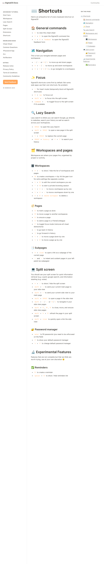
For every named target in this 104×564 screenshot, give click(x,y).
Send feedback (10, 82)
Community (95, 3)
